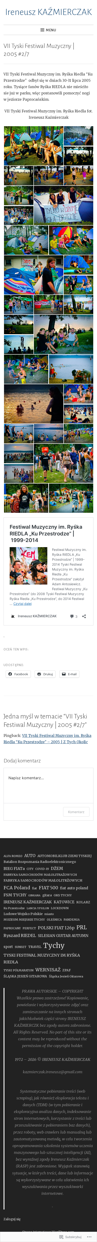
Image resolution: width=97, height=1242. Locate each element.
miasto (49, 914)
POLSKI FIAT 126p (56, 927)
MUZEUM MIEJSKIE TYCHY (24, 919)
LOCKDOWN (60, 908)
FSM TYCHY (15, 895)
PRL (82, 927)
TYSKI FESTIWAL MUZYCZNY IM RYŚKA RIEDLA (42, 959)
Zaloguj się (12, 1219)
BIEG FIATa (14, 868)
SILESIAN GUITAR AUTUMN (63, 935)
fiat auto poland (74, 888)
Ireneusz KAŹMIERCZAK (48, 12)
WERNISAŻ (48, 970)
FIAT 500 (48, 887)
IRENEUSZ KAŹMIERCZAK (28, 902)
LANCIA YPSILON (38, 908)
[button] (33, 146)
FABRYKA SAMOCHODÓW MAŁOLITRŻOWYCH (43, 880)
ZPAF (66, 970)
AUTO (30, 855)
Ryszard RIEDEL (20, 935)
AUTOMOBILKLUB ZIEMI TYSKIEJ (64, 856)
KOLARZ (83, 902)
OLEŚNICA (54, 919)
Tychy (54, 945)
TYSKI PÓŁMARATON (18, 970)
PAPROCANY (12, 928)
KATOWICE (64, 902)
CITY (30, 869)
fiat (34, 888)
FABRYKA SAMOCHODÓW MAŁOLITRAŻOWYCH (40, 874)
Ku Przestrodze (14, 908)
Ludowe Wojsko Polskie (23, 914)
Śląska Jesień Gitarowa (66, 976)
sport (8, 946)
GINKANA (34, 895)
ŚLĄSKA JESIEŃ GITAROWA (25, 976)
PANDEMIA (72, 919)
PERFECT (29, 928)
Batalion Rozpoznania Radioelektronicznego (40, 862)
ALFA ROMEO (13, 856)
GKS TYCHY (63, 895)
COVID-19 (42, 869)
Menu (51, 30)
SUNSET (20, 947)
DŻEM (57, 868)
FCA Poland (17, 887)
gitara (47, 895)
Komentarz (76, 812)
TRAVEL (34, 947)
